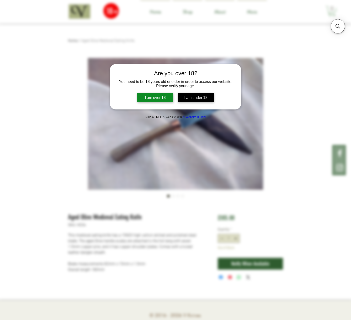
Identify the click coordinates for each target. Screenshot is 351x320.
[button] (338, 26)
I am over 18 (155, 98)
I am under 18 (195, 98)
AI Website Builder (194, 117)
